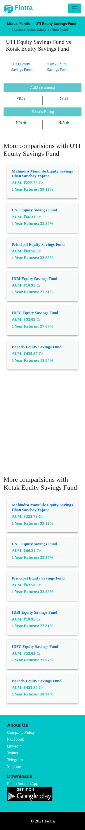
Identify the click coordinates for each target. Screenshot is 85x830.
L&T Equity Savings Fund (34, 210)
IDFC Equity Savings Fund (35, 313)
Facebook (15, 739)
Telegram (15, 760)
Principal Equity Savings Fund (38, 244)
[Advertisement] (42, 426)
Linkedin (14, 746)
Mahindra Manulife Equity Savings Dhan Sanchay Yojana (42, 173)
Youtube (14, 767)
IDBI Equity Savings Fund (34, 278)
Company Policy (21, 733)
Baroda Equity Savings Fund (36, 347)
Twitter (12, 753)
